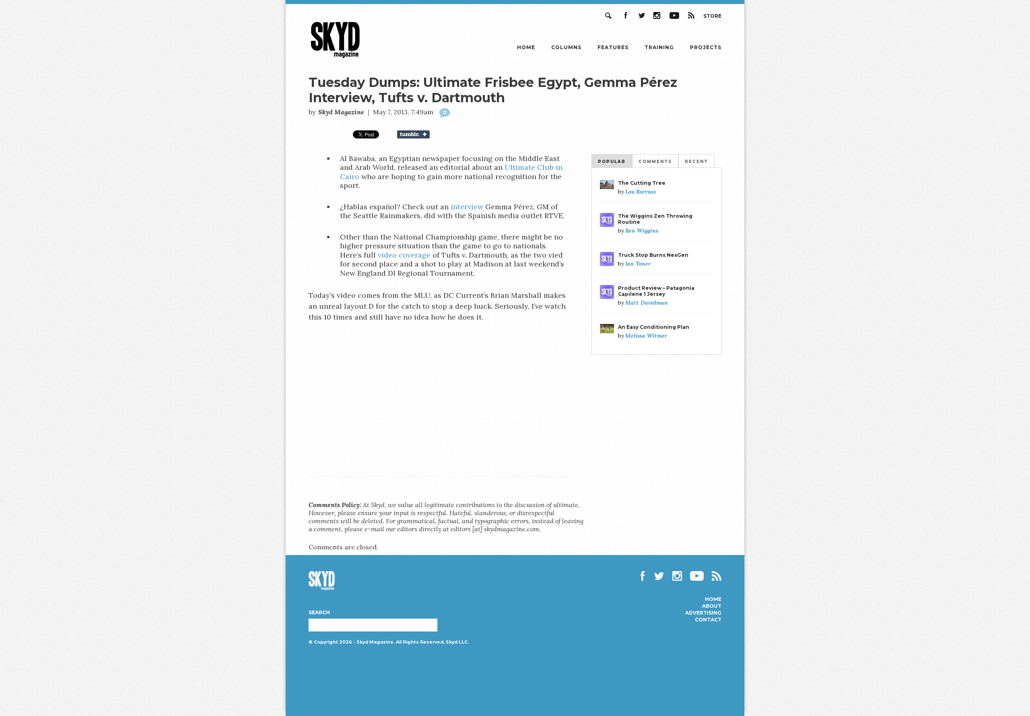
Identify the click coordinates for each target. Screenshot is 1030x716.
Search (609, 15)
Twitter (641, 15)
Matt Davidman (646, 302)
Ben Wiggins (641, 230)
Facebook (625, 15)
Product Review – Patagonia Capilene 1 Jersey (656, 291)
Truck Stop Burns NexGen (653, 255)
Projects (705, 47)
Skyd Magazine (336, 58)
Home (526, 47)
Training (659, 47)
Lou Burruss (640, 191)
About (711, 606)
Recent (696, 161)
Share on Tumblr (418, 134)
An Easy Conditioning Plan (653, 327)
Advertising (703, 613)
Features (612, 47)
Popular (612, 161)
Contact (708, 619)
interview (467, 206)
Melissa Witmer (646, 335)
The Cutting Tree (641, 183)
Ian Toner (638, 263)
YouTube (674, 15)
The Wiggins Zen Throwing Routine (655, 219)
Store (712, 16)
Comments (655, 161)
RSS (691, 15)
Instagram (657, 15)
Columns (566, 47)
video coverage (405, 255)
